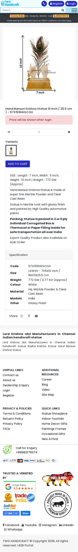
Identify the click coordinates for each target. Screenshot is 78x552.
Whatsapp (14, 529)
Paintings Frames (54, 429)
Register (57, 3)
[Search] (62, 10)
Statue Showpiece (54, 413)
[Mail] (36, 316)
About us (9, 380)
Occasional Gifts (53, 434)
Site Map (48, 395)
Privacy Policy (12, 424)
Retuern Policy (13, 419)
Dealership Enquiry (16, 385)
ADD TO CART (18, 164)
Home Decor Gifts (54, 424)
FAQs (6, 429)
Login (72, 3)
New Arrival (50, 439)
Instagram (49, 525)
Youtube (30, 525)
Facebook (11, 525)
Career (47, 379)
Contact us (11, 375)
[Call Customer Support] (44, 4)
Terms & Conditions (17, 413)
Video (46, 390)
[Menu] (74, 10)
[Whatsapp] (21, 316)
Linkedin (68, 525)
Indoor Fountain (53, 419)
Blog (45, 384)
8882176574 (62, 16)
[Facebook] (29, 316)
